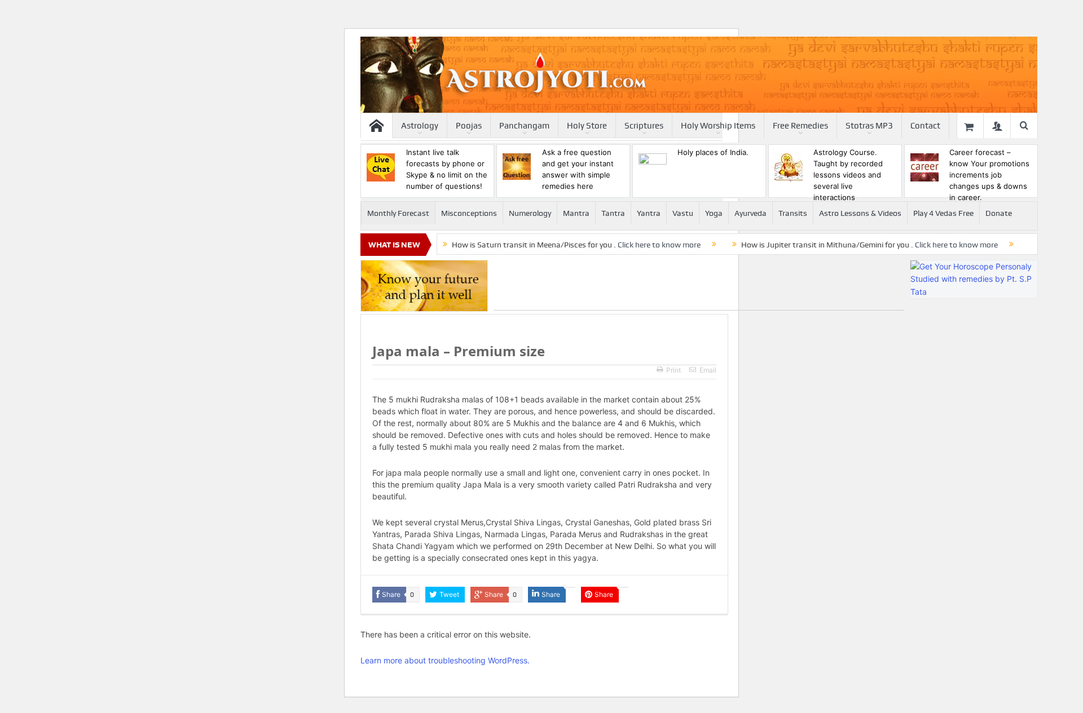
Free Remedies (800, 126)
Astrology (419, 126)
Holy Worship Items (718, 126)
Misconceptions (469, 213)
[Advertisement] (699, 285)
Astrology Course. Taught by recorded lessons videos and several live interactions (848, 175)
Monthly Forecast (398, 213)
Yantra (649, 213)
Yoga (714, 213)
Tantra (613, 213)
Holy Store (587, 126)
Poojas (469, 126)
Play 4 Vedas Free (943, 213)
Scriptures (643, 126)
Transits (792, 213)
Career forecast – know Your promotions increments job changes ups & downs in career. (989, 175)
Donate (998, 213)
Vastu (682, 213)
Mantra (576, 213)
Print (673, 370)
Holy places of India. (713, 152)
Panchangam (524, 126)
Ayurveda (750, 213)
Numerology (530, 213)
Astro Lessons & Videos (860, 213)
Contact (925, 126)
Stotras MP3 (869, 126)
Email (707, 370)
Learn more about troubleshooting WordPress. (445, 660)
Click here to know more (659, 244)
